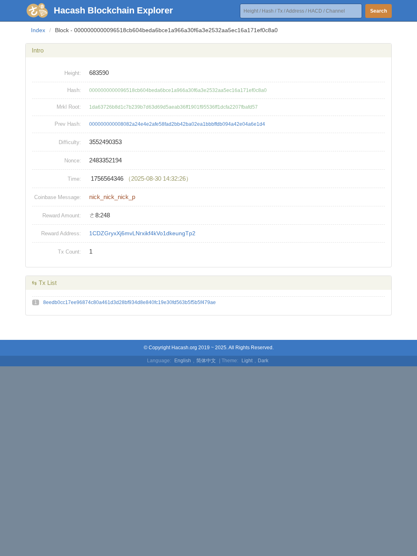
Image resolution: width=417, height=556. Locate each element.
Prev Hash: (68, 124)
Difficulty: (70, 142)
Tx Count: (69, 252)
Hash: (74, 90)
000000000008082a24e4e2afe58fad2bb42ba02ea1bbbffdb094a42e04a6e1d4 (177, 124)
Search (378, 11)
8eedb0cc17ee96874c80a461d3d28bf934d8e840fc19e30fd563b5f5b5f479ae (129, 302)
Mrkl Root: (69, 107)
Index (38, 30)
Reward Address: (61, 233)
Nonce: (72, 161)
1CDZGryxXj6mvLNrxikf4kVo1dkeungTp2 (142, 233)
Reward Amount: (61, 215)
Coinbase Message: (57, 197)
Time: (74, 179)
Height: (72, 73)
